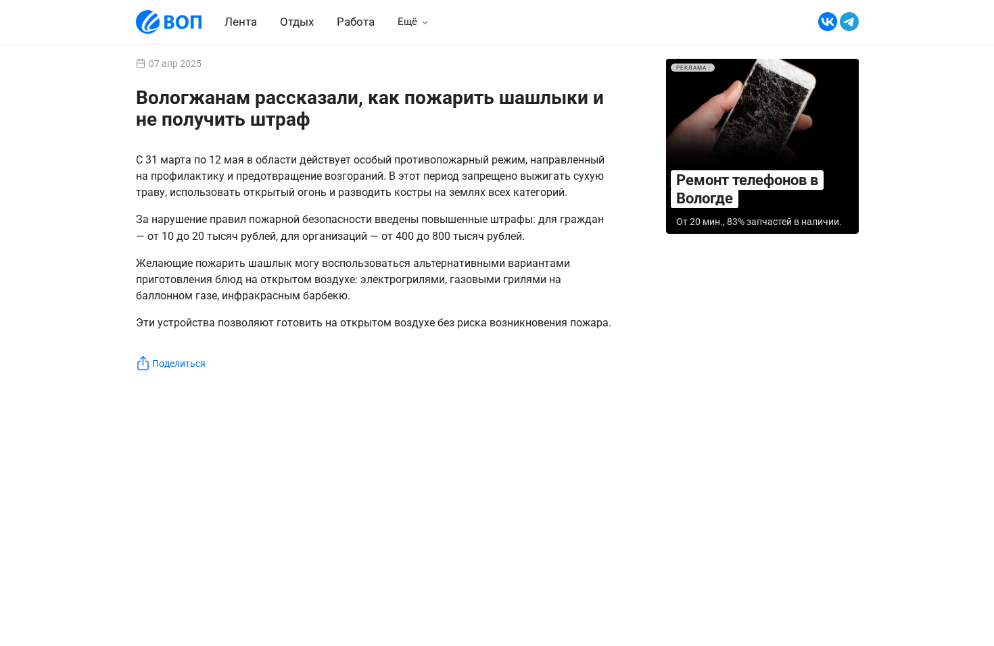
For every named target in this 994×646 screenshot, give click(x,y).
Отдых (297, 21)
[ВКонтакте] (827, 22)
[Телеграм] (849, 22)
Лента (240, 21)
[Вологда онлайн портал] (169, 22)
